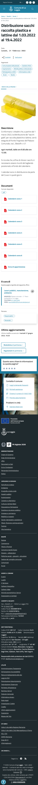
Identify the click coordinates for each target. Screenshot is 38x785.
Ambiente (4, 488)
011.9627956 (15, 300)
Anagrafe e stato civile (8, 491)
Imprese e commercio (8, 513)
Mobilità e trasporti (7, 516)
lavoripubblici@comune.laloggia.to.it (19, 302)
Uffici (3, 461)
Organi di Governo (7, 454)
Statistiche (5, 713)
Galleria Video (5, 589)
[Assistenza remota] (20, 772)
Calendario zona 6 (15, 255)
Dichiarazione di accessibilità (10, 671)
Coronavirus (5, 543)
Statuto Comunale (7, 694)
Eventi (3, 576)
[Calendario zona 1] (5, 199)
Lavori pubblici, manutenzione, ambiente (16, 291)
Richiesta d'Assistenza (8, 687)
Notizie (3, 540)
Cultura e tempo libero (8, 504)
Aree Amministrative (8, 458)
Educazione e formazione (9, 507)
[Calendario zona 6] (5, 256)
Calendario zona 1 (15, 198)
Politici (3, 474)
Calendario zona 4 (15, 232)
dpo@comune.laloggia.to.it (15, 659)
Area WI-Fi (4, 740)
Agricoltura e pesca (7, 484)
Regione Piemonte (7, 2)
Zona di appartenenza (16, 266)
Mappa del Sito (6, 716)
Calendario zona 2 (15, 210)
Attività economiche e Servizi (11, 592)
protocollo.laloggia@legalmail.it (16, 613)
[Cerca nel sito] (32, 8)
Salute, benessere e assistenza (11, 520)
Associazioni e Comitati (9, 596)
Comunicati (5, 562)
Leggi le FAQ (5, 678)
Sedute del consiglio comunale (11, 559)
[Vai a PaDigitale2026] (13, 444)
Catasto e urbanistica (8, 500)
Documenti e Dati (7, 464)
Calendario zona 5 (15, 244)
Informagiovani (6, 743)
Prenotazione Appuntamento (11, 681)
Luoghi (3, 580)
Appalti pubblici (6, 494)
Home (3, 16)
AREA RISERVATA (19, 782)
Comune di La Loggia (20, 9)
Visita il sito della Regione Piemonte (13, 727)
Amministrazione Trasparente (11, 668)
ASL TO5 (4, 733)
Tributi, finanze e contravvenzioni (12, 523)
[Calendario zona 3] (5, 221)
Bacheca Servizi (6, 691)
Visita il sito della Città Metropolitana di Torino (16, 730)
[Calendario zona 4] (5, 233)
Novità (9, 16)
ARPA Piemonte (6, 737)
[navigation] (4, 8)
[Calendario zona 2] (5, 210)
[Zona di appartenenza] (5, 267)
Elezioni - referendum (8, 553)
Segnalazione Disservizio (9, 684)
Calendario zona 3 (15, 221)
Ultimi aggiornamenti (8, 710)
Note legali (5, 700)
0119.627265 (8, 606)
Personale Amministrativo (10, 470)
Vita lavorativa (6, 529)
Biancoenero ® (20, 777)
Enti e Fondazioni (7, 467)
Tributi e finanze (6, 546)
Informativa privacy (7, 697)
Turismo (3, 526)
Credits (3, 707)
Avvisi (14, 16)
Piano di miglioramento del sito (11, 675)
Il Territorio (4, 583)
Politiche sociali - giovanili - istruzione (13, 556)
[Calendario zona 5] (5, 244)
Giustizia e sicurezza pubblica (10, 510)
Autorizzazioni (6, 497)
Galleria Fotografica (7, 586)
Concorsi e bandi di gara (9, 550)
